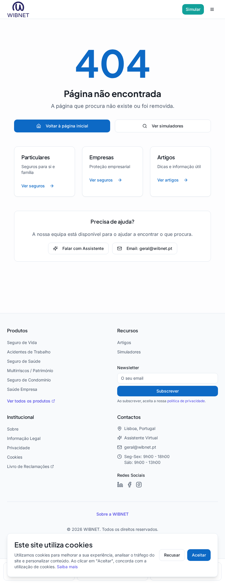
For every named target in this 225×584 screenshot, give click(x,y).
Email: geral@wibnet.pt (149, 248)
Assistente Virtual (141, 438)
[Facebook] (129, 485)
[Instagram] (139, 485)
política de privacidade (186, 401)
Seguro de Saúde (23, 361)
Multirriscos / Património (30, 370)
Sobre (12, 429)
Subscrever (167, 391)
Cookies (14, 457)
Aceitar (199, 555)
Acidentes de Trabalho (28, 352)
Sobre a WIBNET (112, 514)
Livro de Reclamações (28, 466)
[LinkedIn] (120, 485)
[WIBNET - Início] (18, 9)
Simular (193, 9)
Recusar (172, 555)
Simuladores (129, 352)
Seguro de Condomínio (29, 380)
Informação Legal (23, 438)
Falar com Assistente (83, 248)
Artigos (124, 342)
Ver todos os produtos (28, 401)
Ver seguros (33, 186)
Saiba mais (67, 566)
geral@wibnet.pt (140, 447)
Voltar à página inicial (67, 126)
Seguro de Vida (22, 342)
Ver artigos (168, 180)
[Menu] (212, 9)
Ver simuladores (167, 126)
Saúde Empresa (22, 389)
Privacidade (18, 447)
